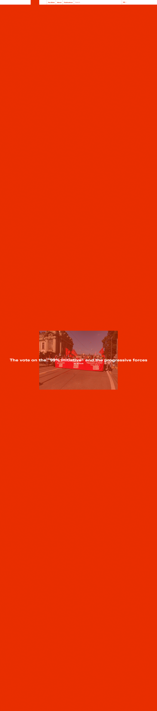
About (59, 2)
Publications (68, 2)
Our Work (51, 2)
